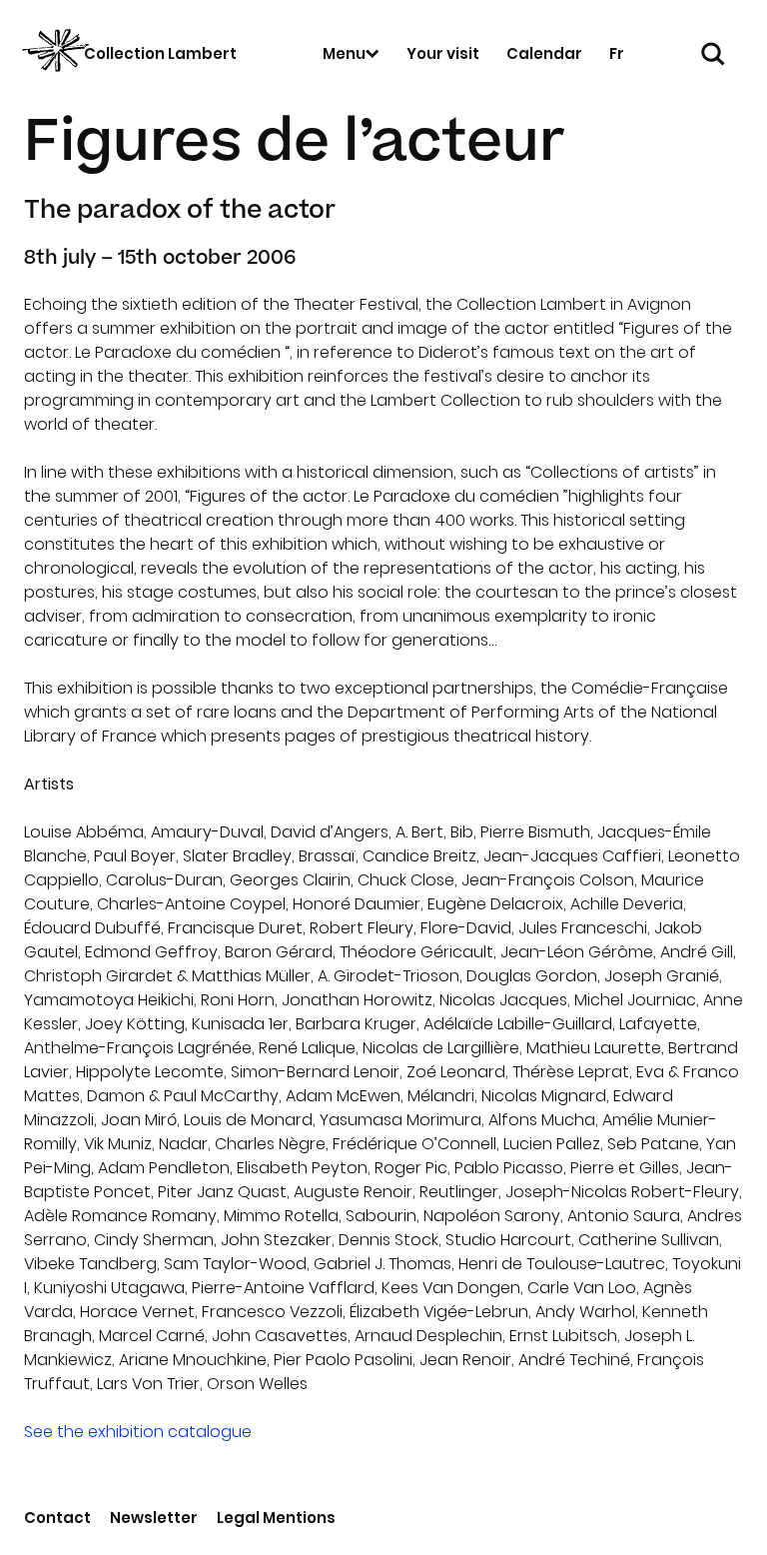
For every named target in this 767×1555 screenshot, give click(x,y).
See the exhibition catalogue (138, 1431)
